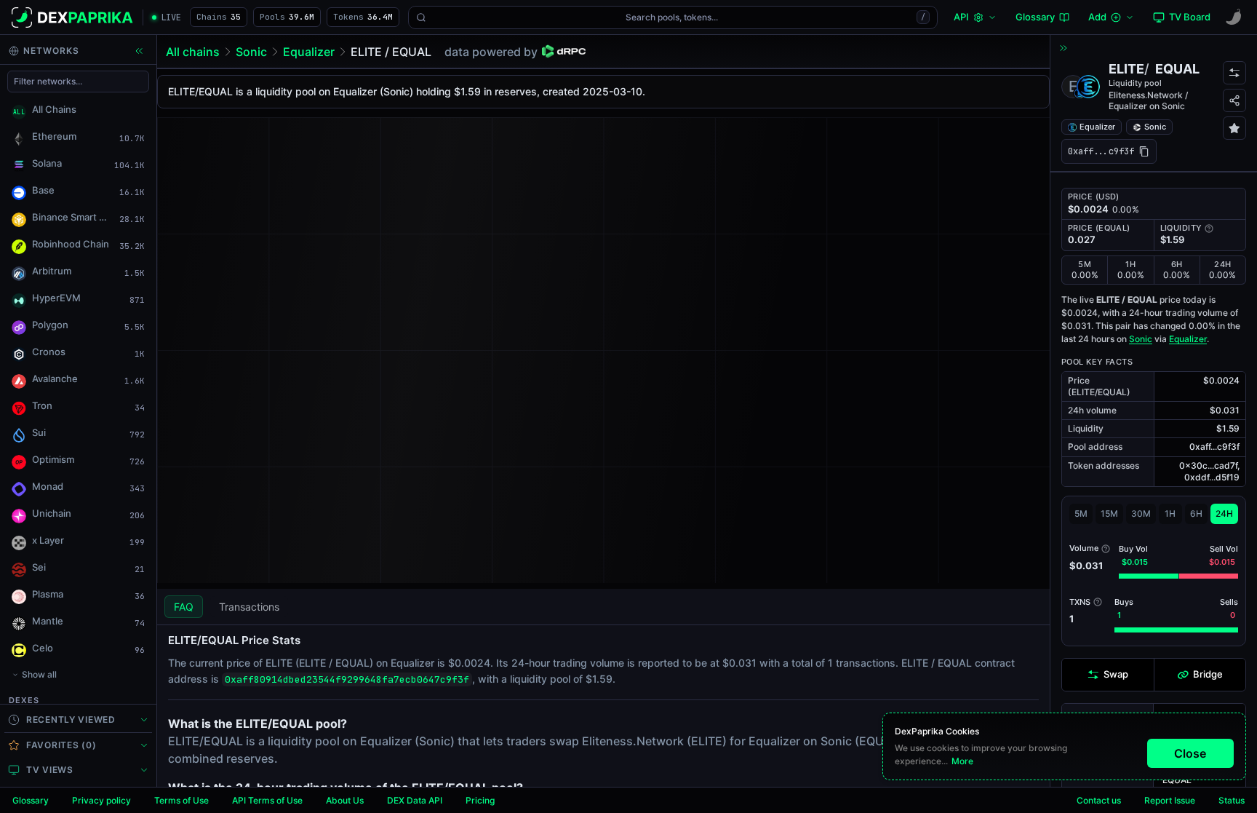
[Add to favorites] (1234, 128)
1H (1170, 513)
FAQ (183, 606)
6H (1196, 513)
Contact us (1099, 800)
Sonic (251, 51)
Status (1231, 800)
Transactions (249, 606)
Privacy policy (101, 800)
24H (1224, 513)
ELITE (1126, 68)
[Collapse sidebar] (139, 51)
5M (1081, 513)
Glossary (30, 800)
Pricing (480, 800)
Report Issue (1169, 800)
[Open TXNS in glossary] (1097, 602)
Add (1097, 17)
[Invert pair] (1234, 72)
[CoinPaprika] (1233, 17)
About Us (345, 800)
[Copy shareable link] (1234, 100)
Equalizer (309, 51)
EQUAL (1177, 68)
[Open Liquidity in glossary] (1209, 228)
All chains (193, 51)
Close (1190, 753)
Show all (39, 674)
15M (1109, 513)
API (961, 17)
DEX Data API (414, 800)
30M (1141, 513)
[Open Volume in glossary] (1105, 548)
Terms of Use (181, 800)
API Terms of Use (267, 800)
